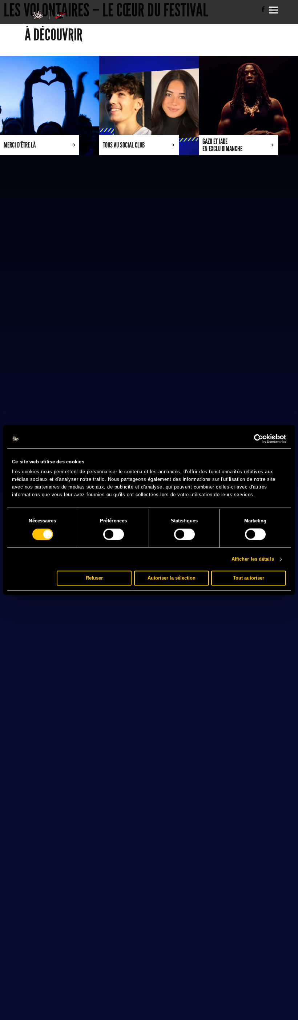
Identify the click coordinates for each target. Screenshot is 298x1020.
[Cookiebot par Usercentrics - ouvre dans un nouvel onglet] (254, 439)
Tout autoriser (248, 578)
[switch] (113, 534)
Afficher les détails (252, 559)
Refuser (94, 578)
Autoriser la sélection (172, 578)
